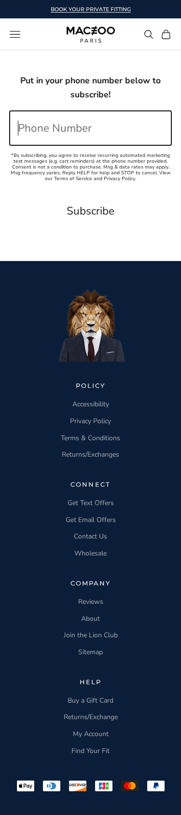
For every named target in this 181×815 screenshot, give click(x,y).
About (90, 618)
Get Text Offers (91, 502)
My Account (91, 733)
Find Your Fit (90, 750)
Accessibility (90, 404)
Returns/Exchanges (90, 454)
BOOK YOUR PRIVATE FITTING (91, 9)
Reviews (90, 601)
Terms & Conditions (90, 438)
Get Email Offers (91, 519)
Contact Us (90, 536)
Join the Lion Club (91, 635)
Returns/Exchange (91, 717)
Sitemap (90, 652)
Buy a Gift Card (90, 700)
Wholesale (90, 553)
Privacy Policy (119, 178)
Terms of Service (73, 178)
